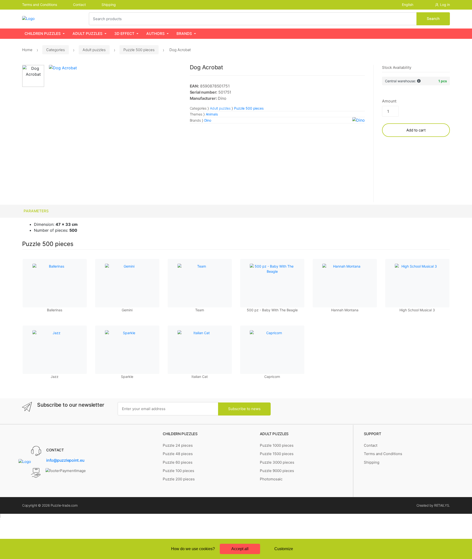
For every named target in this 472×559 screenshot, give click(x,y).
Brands (184, 33)
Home (27, 49)
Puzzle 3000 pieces (277, 462)
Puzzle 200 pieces (179, 479)
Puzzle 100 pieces (178, 470)
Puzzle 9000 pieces (277, 470)
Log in (445, 4)
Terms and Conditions (39, 4)
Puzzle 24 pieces (178, 445)
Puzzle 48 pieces (178, 453)
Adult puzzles (88, 33)
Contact (79, 4)
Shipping (109, 4)
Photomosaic (271, 479)
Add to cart (416, 130)
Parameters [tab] (36, 211)
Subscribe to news (244, 408)
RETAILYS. (442, 505)
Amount (389, 101)
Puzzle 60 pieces (177, 462)
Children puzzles (43, 33)
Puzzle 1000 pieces (277, 445)
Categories (55, 49)
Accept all (240, 549)
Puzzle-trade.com (64, 505)
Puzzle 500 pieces (139, 49)
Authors (155, 33)
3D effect (124, 33)
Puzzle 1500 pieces (277, 453)
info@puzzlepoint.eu (65, 460)
